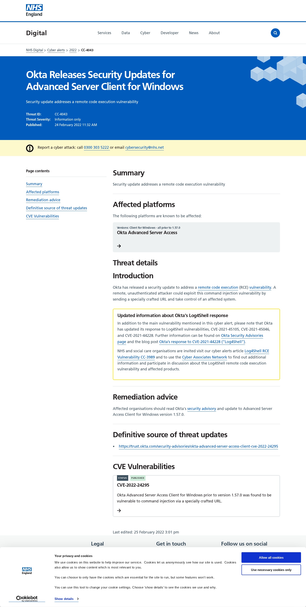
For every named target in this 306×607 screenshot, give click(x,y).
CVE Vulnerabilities (42, 216)
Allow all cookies (271, 557)
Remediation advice (43, 199)
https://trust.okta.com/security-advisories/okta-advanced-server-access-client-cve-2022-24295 (198, 446)
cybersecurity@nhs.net (144, 147)
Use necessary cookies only (271, 569)
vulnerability (260, 287)
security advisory (201, 408)
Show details (64, 599)
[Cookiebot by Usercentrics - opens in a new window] (27, 599)
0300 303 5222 (97, 147)
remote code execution (218, 287)
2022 (73, 50)
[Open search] (275, 32)
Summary (34, 183)
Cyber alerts (56, 50)
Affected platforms (42, 192)
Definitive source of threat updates (56, 208)
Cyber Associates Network (204, 357)
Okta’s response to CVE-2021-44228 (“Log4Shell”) (202, 341)
